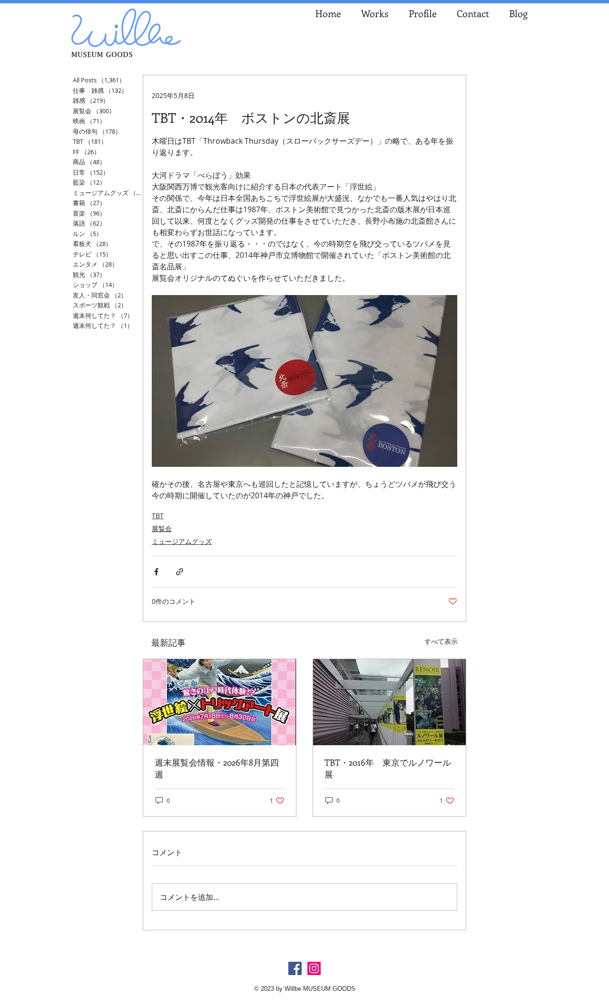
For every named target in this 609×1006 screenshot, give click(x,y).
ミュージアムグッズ (182, 541)
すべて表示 (441, 641)
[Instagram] (314, 968)
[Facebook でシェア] (156, 571)
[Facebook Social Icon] (295, 968)
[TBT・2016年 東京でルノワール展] (389, 702)
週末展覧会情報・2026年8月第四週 (217, 768)
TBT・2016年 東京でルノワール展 (387, 768)
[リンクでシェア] (179, 571)
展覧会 (162, 528)
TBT (158, 515)
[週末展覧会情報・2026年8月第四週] (219, 702)
